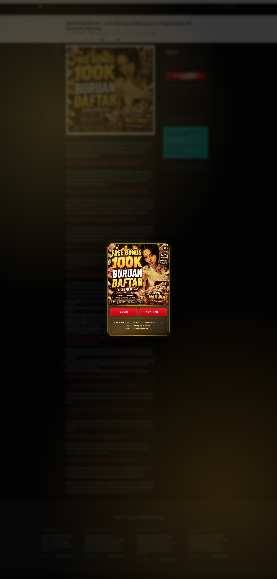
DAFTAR (153, 312)
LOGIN (124, 312)
